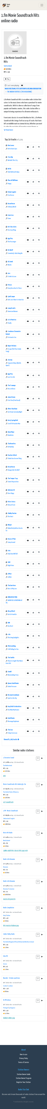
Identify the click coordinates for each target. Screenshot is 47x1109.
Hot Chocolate (12, 227)
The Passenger (12, 242)
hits (4, 926)
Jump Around (11, 542)
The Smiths (11, 657)
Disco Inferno (11, 389)
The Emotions (12, 585)
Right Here (11, 565)
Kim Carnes (11, 145)
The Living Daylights (13, 637)
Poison (10, 285)
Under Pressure (12, 686)
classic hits (18, 851)
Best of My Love (12, 589)
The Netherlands (7, 765)
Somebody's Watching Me (15, 253)
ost (4, 802)
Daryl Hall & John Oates (14, 706)
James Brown (11, 397)
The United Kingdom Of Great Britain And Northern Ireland (18, 942)
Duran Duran (11, 203)
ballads (5, 1018)
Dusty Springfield (13, 420)
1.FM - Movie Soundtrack (10, 811)
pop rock (25, 851)
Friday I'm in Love (12, 733)
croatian (10, 986)
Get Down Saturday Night (15, 412)
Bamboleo (11, 435)
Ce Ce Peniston (12, 320)
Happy (9, 183)
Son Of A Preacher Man (14, 423)
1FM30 (9, 574)
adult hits (11, 851)
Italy (4, 915)
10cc (9, 273)
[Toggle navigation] (42, 5)
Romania (5, 867)
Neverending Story (13, 675)
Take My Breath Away (13, 172)
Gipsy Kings (11, 432)
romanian (11, 889)
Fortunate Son (12, 337)
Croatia (5, 986)
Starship (10, 157)
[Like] (33, 147)
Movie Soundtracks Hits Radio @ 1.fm (14, 784)
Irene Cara (10, 215)
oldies (10, 1018)
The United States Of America (11, 792)
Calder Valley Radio (9, 934)
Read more (9, 130)
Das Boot (10, 626)
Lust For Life (11, 377)
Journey (10, 360)
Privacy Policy (23, 1058)
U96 (9, 623)
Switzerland (8, 66)
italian (8, 915)
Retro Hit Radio (7, 833)
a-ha (9, 634)
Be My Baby (11, 447)
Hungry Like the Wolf (14, 470)
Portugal (5, 1008)
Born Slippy (11, 493)
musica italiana (11, 926)
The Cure (10, 730)
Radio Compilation (8, 908)
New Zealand (6, 840)
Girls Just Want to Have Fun (16, 300)
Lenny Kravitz (12, 308)
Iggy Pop (10, 238)
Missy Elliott (11, 611)
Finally (9, 323)
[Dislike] (39, 147)
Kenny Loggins (12, 192)
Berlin (9, 169)
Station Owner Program (23, 1078)
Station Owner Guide (23, 1074)
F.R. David (10, 262)
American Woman (13, 311)
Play (8, 79)
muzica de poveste (9, 899)
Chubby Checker (12, 513)
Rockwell (10, 250)
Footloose (11, 195)
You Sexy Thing (12, 230)
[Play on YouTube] (22, 85)
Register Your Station (23, 1082)
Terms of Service (23, 1062)
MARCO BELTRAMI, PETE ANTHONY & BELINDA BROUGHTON (23, 89)
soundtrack (9, 802)
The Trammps (12, 385)
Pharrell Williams (13, 180)
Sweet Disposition (13, 482)
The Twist (10, 516)
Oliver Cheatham (12, 409)
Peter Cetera (11, 502)
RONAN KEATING (12, 597)
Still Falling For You (13, 649)
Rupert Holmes (12, 346)
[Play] (42, 758)
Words (10, 265)
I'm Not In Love (12, 276)
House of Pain (12, 539)
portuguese (12, 1008)
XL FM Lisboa (7, 1000)
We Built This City (13, 160)
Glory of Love (11, 505)
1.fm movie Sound (8, 758)
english (13, 818)
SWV (9, 562)
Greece (5, 964)
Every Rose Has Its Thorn (15, 288)
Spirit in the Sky (12, 698)
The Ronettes (12, 443)
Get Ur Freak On (12, 614)
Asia (9, 550)
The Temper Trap (13, 478)
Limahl (10, 672)
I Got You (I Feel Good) (14, 400)
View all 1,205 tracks (10, 740)
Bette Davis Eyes (12, 149)
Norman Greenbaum (13, 695)
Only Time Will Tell (13, 554)
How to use (23, 1055)
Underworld (11, 490)
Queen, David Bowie (13, 683)
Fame (9, 218)
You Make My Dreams (13, 710)
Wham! (10, 525)
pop (4, 776)
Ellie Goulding (12, 646)
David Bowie (11, 718)
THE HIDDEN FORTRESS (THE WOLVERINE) (19, 92)
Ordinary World (12, 207)
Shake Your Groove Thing (15, 458)
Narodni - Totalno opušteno (11, 978)
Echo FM (5, 956)
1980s (5, 851)
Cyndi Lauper (11, 296)
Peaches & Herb (12, 455)
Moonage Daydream (13, 721)
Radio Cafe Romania (9, 859)
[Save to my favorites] (38, 758)
